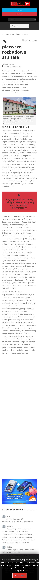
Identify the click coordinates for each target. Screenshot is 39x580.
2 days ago (29, 522)
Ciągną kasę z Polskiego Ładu (11, 543)
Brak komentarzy (30, 40)
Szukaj (35, 19)
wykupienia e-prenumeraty (20, 206)
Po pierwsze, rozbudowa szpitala (14, 49)
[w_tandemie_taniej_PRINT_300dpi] (19, 491)
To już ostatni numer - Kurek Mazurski (13, 522)
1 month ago (25, 543)
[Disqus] (19, 385)
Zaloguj (19, 10)
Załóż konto (19, 14)
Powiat (11, 64)
